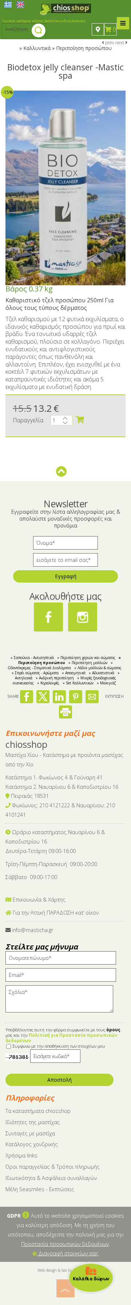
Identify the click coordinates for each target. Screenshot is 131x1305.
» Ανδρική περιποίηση (55, 677)
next (120, 43)
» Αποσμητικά (74, 672)
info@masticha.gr (32, 930)
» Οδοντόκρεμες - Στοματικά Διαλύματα (60, 665)
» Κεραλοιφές (48, 682)
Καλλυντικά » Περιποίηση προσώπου (67, 48)
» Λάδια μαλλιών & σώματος (98, 667)
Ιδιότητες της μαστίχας (32, 1122)
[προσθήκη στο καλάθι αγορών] (80, 419)
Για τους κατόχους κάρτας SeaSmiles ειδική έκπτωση (44, 20)
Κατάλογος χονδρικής (31, 1144)
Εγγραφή (65, 576)
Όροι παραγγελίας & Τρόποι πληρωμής (52, 1166)
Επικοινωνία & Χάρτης (38, 899)
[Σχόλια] (61, 1002)
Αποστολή (59, 1079)
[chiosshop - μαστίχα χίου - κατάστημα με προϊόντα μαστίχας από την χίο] (65, 9)
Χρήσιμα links (21, 1155)
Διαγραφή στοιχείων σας (68, 1253)
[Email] (63, 976)
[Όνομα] (65, 544)
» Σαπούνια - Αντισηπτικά (32, 657)
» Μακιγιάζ (106, 682)
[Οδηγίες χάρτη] (98, 29)
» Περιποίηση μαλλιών (87, 662)
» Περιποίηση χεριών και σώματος (86, 657)
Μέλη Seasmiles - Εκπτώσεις (39, 1189)
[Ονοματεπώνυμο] (63, 959)
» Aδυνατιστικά (101, 672)
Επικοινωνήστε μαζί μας (50, 733)
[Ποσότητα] (61, 422)
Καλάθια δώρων (91, 1278)
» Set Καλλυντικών (78, 682)
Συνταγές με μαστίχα (30, 1133)
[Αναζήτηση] (38, 31)
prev (109, 43)
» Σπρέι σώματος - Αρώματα (35, 672)
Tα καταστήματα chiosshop (38, 1110)
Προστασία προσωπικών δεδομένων (65, 1243)
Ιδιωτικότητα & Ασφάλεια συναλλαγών (51, 1177)
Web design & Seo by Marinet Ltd (65, 1270)
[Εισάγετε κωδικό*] (55, 1057)
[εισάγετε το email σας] (65, 561)
